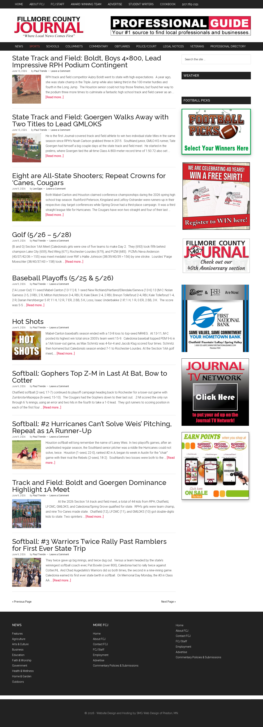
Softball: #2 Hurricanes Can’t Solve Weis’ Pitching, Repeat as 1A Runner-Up (92, 427)
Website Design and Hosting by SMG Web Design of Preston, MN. (137, 713)
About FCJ (99, 639)
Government (19, 665)
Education (18, 655)
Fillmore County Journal (48, 27)
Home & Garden (21, 676)
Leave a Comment (60, 71)
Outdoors (18, 681)
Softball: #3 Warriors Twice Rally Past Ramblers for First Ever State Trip (89, 544)
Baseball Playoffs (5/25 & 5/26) (62, 278)
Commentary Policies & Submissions (115, 665)
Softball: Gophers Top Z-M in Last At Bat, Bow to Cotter (89, 376)
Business (17, 649)
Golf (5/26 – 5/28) (41, 235)
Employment (100, 655)
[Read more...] (55, 97)
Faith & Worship (21, 660)
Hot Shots (28, 321)
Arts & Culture (20, 644)
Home (97, 633)
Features (17, 633)
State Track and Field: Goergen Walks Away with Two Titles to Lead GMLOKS (90, 120)
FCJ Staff (98, 649)
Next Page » (168, 601)
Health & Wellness (23, 670)
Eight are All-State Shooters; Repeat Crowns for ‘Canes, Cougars (89, 179)
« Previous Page (22, 601)
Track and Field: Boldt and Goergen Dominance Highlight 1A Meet (89, 485)
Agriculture (18, 639)
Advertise (98, 660)
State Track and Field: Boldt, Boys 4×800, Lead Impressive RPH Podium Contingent (86, 61)
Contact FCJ (100, 644)
